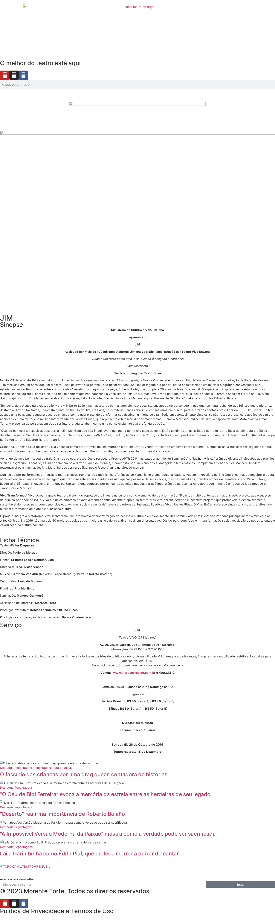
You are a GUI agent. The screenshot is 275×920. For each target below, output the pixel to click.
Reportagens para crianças (52, 768)
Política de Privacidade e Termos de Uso (57, 911)
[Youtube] (4, 75)
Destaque (6, 768)
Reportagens (23, 768)
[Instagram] (14, 75)
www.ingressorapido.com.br (134, 672)
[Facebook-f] (23, 75)
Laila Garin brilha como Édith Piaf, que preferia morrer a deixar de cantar (89, 853)
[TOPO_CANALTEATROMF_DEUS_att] (26, 866)
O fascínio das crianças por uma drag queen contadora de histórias (83, 774)
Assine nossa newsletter (17, 879)
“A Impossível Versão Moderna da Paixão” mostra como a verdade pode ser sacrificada (108, 834)
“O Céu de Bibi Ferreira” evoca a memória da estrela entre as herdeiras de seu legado (105, 794)
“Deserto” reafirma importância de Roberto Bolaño (62, 814)
